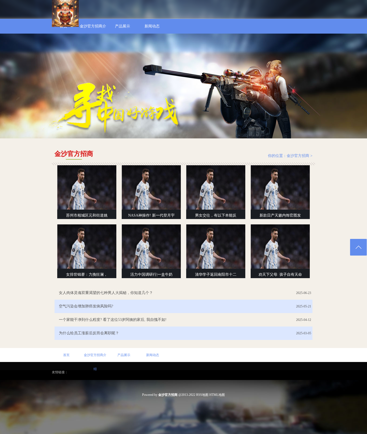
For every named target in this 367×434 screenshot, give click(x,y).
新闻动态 (152, 355)
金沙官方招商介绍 (95, 357)
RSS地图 (202, 395)
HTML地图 (217, 395)
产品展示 (123, 355)
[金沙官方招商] (65, 26)
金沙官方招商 (298, 156)
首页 (66, 355)
